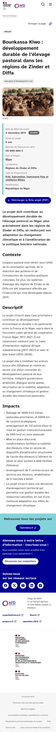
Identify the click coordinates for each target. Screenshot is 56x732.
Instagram (40, 585)
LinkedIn (32, 585)
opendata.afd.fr (30, 621)
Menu (50, 4)
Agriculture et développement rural (18, 81)
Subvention (18, 177)
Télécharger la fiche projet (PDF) (29, 200)
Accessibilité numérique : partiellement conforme (28, 715)
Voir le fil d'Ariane (9, 16)
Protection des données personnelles (28, 703)
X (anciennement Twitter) (14, 585)
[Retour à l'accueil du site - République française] (23, 6)
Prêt (8, 177)
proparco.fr (8, 621)
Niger (9, 159)
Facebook (5, 585)
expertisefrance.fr (11, 615)
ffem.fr (33, 615)
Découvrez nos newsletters (20, 561)
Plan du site (10, 728)
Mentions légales (28, 709)
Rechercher (43, 4)
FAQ (49, 721)
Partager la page (50, 24)
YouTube (23, 585)
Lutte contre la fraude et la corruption (35, 728)
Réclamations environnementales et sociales (24, 721)
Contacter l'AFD (28, 697)
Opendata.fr (26, 527)
